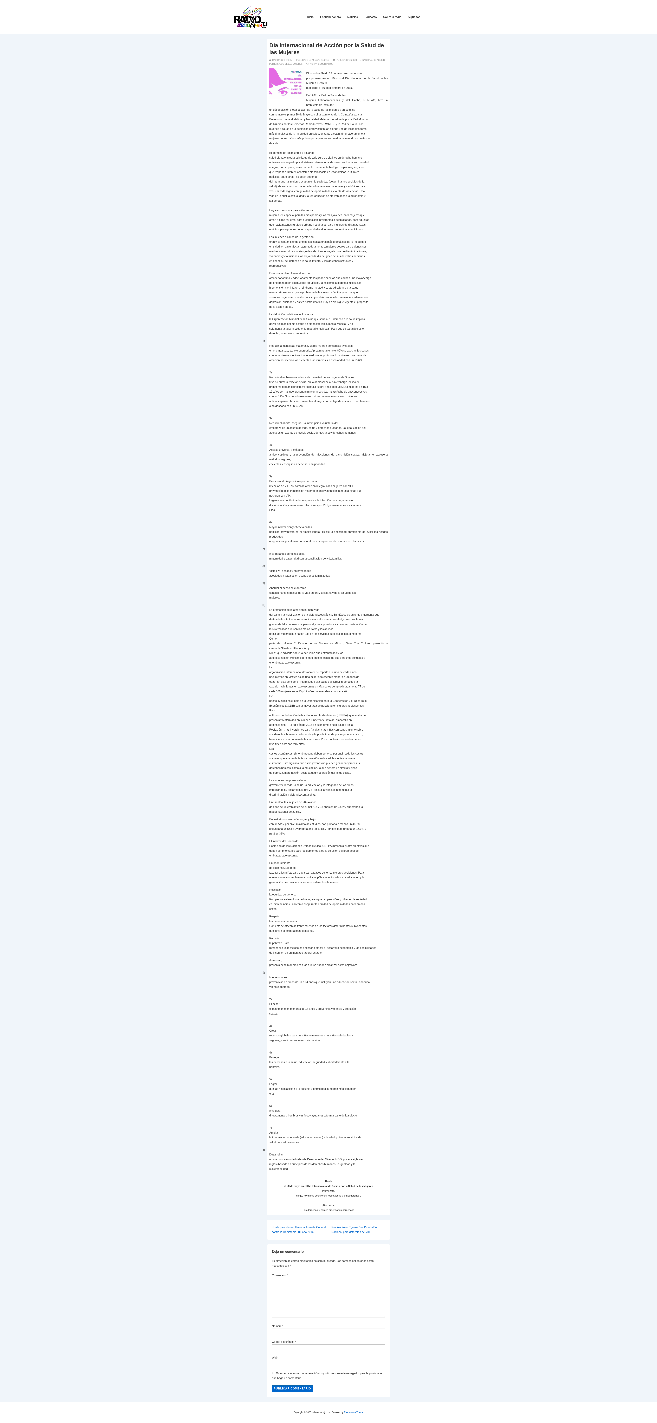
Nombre (277, 1326)
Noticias (352, 17)
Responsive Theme (353, 1412)
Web (275, 1357)
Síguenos (414, 17)
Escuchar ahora (330, 17)
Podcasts (370, 17)
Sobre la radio (392, 17)
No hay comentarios (321, 64)
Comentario (280, 1275)
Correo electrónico (283, 1341)
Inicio (310, 17)
